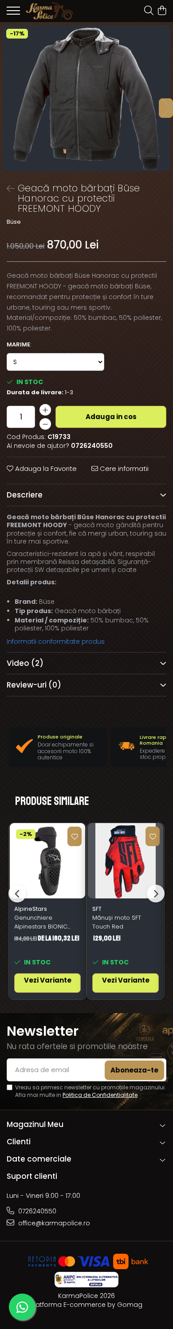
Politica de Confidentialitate (100, 1095)
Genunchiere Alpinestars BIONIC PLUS (40, 922)
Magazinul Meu (35, 1124)
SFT (97, 909)
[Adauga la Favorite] (74, 836)
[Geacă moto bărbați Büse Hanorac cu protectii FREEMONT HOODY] (86, 98)
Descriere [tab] (25, 495)
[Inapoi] (6, 189)
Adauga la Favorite (45, 468)
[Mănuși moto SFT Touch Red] (125, 860)
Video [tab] (25, 663)
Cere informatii (123, 468)
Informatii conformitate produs (56, 641)
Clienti (19, 1141)
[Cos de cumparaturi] (161, 11)
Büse (14, 222)
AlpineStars (30, 909)
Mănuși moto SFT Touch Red (116, 922)
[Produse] (13, 13)
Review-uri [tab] (34, 685)
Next (166, 108)
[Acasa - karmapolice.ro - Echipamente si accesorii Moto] (58, 11)
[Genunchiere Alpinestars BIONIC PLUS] (47, 860)
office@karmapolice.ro (53, 1223)
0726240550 (36, 1211)
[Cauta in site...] (148, 11)
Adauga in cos (111, 416)
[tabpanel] (86, 98)
